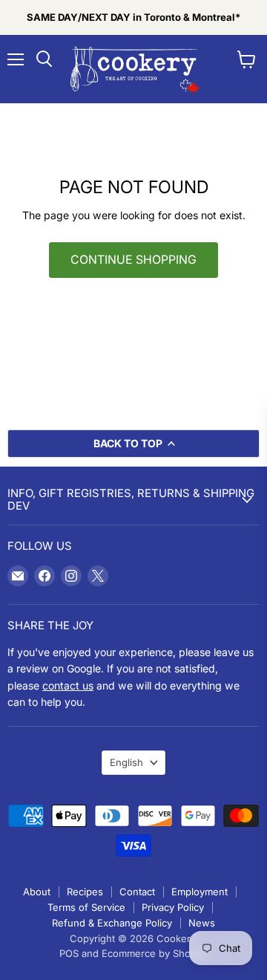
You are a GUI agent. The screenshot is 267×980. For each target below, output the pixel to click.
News (201, 923)
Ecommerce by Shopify (155, 953)
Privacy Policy (173, 907)
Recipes (85, 892)
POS (69, 953)
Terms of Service (86, 907)
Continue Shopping (133, 260)
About (36, 892)
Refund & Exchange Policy (112, 923)
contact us (67, 685)
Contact (137, 892)
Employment (199, 892)
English (126, 762)
